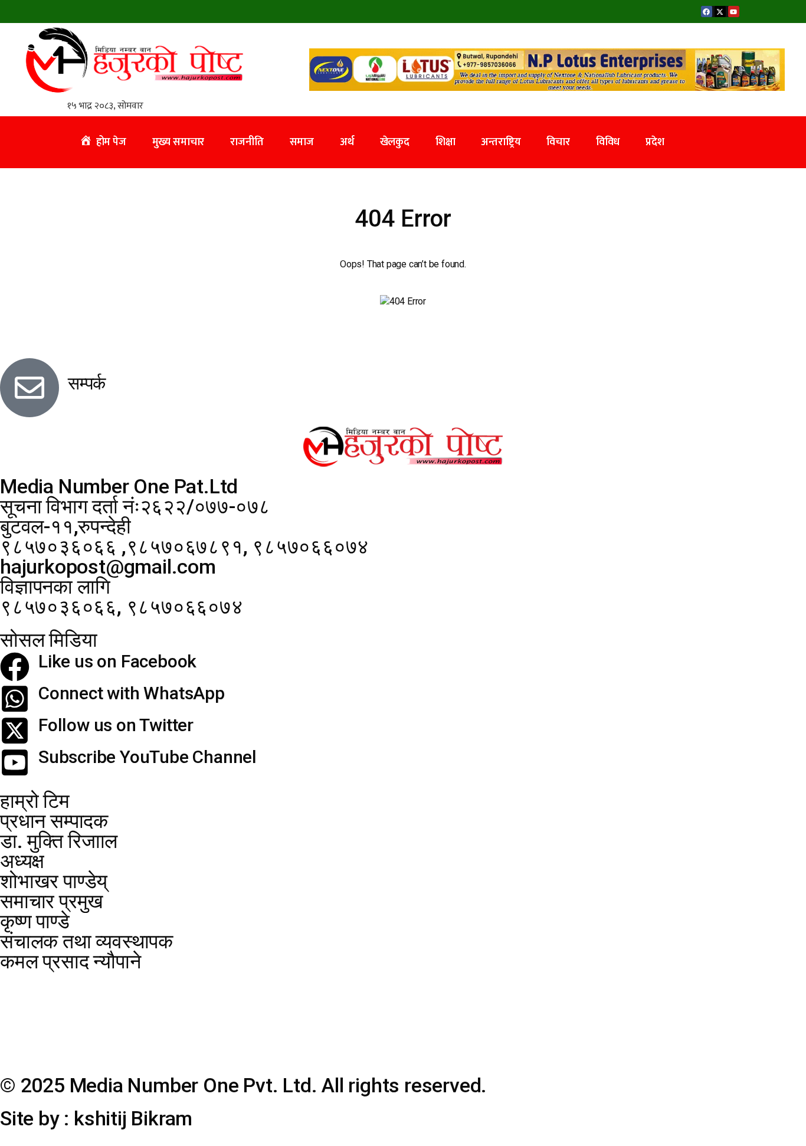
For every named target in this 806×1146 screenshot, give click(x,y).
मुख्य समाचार (178, 142)
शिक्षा (445, 142)
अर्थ (347, 142)
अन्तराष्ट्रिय (500, 142)
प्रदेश (655, 142)
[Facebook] (706, 11)
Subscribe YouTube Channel (147, 756)
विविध (608, 142)
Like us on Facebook (117, 661)
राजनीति (246, 142)
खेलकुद (394, 142)
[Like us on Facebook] (15, 667)
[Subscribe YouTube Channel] (15, 762)
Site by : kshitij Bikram (96, 1118)
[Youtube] (733, 11)
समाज (302, 142)
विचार (557, 142)
